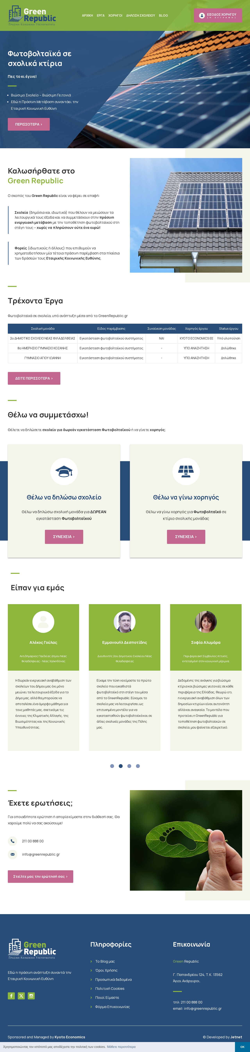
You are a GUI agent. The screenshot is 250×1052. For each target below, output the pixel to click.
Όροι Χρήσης (106, 970)
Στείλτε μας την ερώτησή (40, 876)
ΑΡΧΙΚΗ (87, 15)
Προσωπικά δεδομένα (113, 979)
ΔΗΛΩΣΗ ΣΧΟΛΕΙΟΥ (140, 15)
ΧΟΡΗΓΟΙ (115, 15)
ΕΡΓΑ (100, 15)
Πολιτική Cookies (109, 988)
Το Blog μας (105, 961)
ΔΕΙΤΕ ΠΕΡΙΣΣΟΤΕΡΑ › (34, 378)
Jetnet (236, 1037)
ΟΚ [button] (242, 1046)
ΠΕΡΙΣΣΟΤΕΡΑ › (28, 124)
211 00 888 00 (191, 1002)
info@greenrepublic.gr (203, 1008)
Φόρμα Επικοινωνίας (112, 1006)
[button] (112, 766)
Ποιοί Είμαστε (107, 997)
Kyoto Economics (70, 1037)
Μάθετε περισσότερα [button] (121, 1046)
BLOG (163, 15)
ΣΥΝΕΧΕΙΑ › (64, 536)
